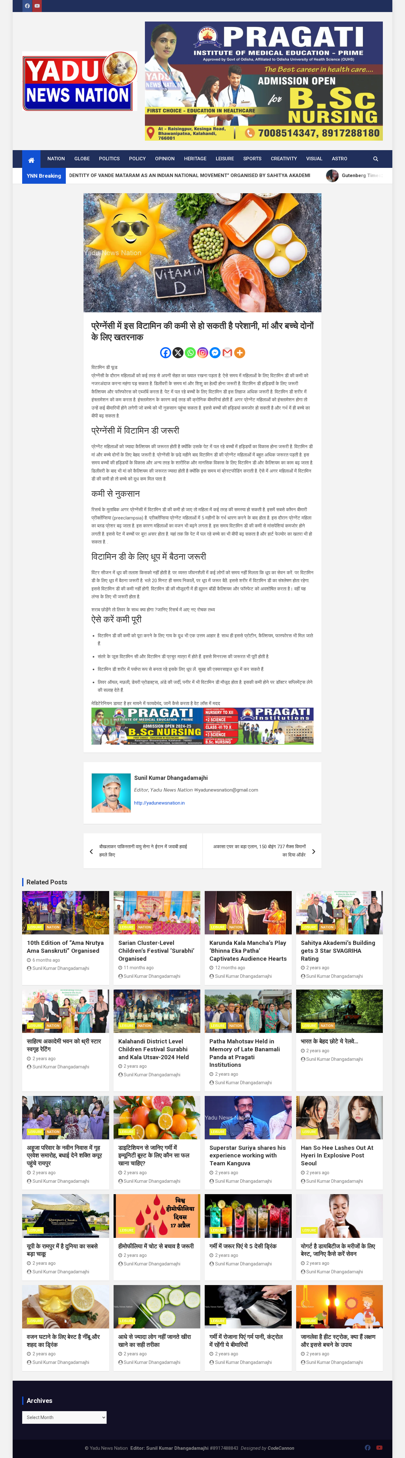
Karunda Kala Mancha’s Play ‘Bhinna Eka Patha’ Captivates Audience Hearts (248, 950)
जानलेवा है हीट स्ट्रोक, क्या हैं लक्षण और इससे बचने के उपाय (338, 1340)
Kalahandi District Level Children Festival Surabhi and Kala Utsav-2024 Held (153, 1049)
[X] (178, 352)
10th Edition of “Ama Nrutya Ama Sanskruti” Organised (65, 946)
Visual (314, 159)
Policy (137, 159)
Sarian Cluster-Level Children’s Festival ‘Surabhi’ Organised (156, 950)
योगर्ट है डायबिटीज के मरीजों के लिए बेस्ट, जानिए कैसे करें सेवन (338, 1250)
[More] (239, 352)
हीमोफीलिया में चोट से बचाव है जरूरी (156, 1246)
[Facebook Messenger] (215, 352)
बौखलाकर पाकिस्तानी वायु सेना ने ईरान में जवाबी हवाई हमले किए (143, 851)
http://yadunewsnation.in (159, 803)
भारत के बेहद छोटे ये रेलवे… (329, 1041)
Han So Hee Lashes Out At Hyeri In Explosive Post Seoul (337, 1155)
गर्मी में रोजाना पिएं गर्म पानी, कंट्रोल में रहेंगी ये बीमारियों (246, 1340)
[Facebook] (165, 352)
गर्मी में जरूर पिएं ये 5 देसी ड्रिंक (243, 1246)
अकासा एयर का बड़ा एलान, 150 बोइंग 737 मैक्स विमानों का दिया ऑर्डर (259, 851)
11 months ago (139, 967)
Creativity (284, 159)
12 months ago (230, 967)
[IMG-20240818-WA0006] (202, 711)
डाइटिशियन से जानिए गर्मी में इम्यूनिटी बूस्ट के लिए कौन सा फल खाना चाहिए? (153, 1155)
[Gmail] (227, 352)
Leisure (225, 159)
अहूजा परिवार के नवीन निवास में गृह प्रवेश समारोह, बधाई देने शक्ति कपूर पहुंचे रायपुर (64, 1155)
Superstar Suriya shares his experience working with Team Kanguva (247, 1155)
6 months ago (46, 960)
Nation (56, 159)
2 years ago (317, 967)
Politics (109, 159)
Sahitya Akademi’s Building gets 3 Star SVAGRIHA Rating (338, 950)
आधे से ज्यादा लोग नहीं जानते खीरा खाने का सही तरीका (154, 1340)
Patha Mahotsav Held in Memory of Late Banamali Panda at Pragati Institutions (244, 1053)
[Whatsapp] (190, 352)
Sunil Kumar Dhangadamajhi (171, 777)
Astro (339, 159)
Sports (252, 159)
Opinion (165, 159)
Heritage (195, 159)
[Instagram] (202, 352)
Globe (82, 159)
